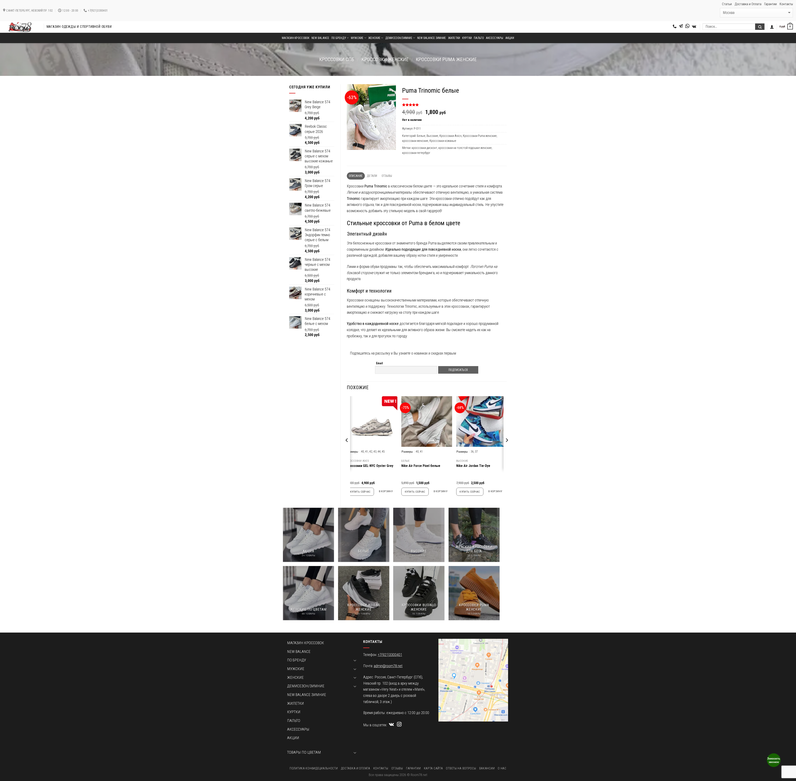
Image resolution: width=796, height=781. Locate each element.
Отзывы (387, 175)
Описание (356, 175)
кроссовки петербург (416, 153)
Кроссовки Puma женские (446, 59)
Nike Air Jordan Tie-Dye (473, 466)
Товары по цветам (304, 752)
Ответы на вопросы (461, 768)
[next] (507, 448)
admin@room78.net (388, 666)
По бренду (338, 38)
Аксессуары (494, 38)
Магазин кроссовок (295, 38)
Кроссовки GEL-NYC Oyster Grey (370, 466)
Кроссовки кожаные (443, 141)
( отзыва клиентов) (417, 105)
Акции (509, 38)
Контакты (786, 4)
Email (379, 363)
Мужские (357, 38)
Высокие (432, 136)
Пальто (479, 38)
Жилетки (454, 38)
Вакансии (487, 768)
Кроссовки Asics (450, 136)
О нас (502, 768)
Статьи (727, 4)
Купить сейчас (360, 491)
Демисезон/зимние (398, 38)
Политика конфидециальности (314, 768)
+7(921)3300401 (390, 654)
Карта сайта (433, 768)
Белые (421, 136)
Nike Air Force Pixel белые (420, 466)
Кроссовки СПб (336, 59)
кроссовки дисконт (424, 148)
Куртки (467, 38)
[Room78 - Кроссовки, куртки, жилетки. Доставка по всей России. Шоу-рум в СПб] (20, 27)
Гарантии (770, 4)
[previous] (347, 448)
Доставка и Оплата (748, 4)
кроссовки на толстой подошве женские (465, 148)
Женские (374, 38)
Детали (372, 175)
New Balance (320, 38)
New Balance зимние (431, 38)
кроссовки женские (385, 59)
